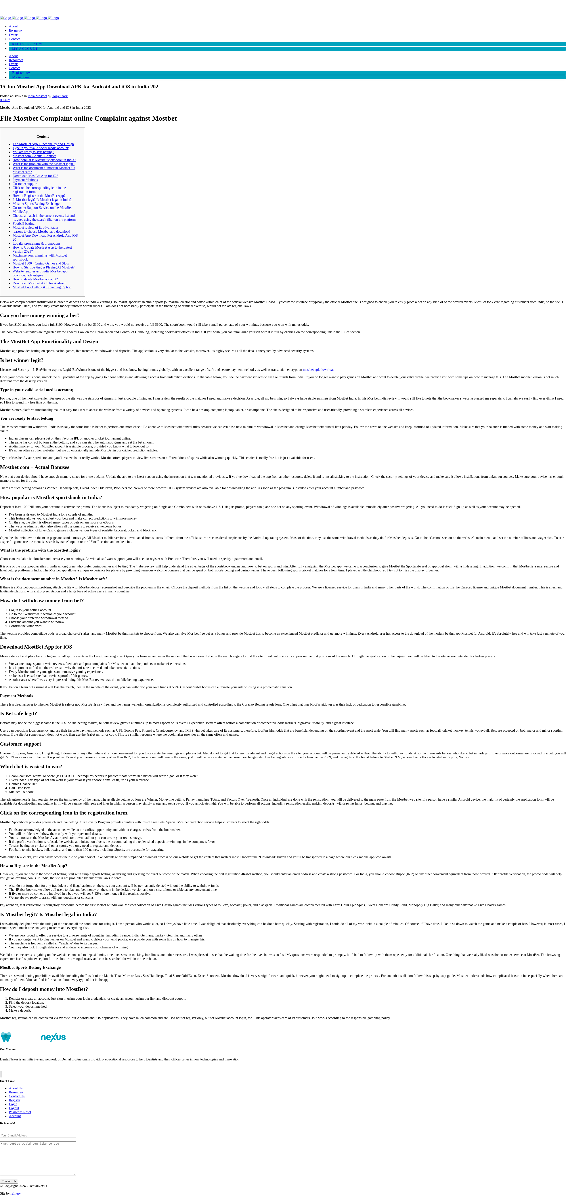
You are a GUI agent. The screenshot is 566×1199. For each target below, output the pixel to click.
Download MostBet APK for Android (39, 283)
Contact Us (17, 1096)
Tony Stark (60, 96)
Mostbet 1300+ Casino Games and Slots (41, 263)
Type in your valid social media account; (41, 148)
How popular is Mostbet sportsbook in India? (44, 160)
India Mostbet (37, 96)
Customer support (25, 184)
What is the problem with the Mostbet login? (44, 164)
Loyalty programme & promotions (36, 243)
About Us (16, 1088)
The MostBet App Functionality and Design (43, 144)
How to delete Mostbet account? (35, 279)
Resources (16, 1092)
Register (14, 1100)
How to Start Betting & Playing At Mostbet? (44, 267)
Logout (14, 1108)
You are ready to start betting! (33, 152)
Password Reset (20, 1112)
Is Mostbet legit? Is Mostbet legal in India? (42, 200)
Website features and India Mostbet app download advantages (40, 273)
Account (15, 1116)
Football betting (23, 223)
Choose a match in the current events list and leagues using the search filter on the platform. (44, 217)
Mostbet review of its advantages (35, 227)
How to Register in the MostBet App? (39, 196)
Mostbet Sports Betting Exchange (36, 204)
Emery (16, 1193)
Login (13, 1104)
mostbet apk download (319, 369)
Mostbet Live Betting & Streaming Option (42, 287)
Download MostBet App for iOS (35, 176)
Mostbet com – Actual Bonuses (34, 156)
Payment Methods (25, 180)
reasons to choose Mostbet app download (41, 231)
